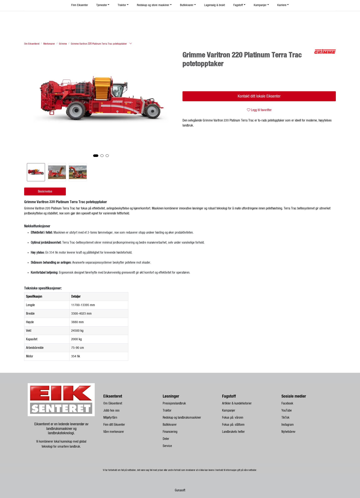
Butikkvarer (170, 424)
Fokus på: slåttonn (233, 424)
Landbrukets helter (233, 431)
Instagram (287, 424)
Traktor (167, 410)
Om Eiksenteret (112, 403)
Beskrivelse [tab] (45, 191)
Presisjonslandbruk (174, 403)
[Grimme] (325, 51)
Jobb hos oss (111, 410)
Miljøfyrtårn (110, 417)
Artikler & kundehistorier (237, 403)
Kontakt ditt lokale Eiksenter (259, 96)
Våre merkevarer (113, 431)
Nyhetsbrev (288, 431)
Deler (166, 438)
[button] (95, 155)
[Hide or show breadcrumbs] (130, 43)
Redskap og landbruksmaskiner (182, 417)
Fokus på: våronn (232, 417)
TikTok (285, 417)
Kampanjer (228, 410)
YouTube (286, 410)
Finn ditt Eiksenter (114, 424)
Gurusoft (180, 490)
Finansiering (170, 431)
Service (167, 446)
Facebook (287, 403)
